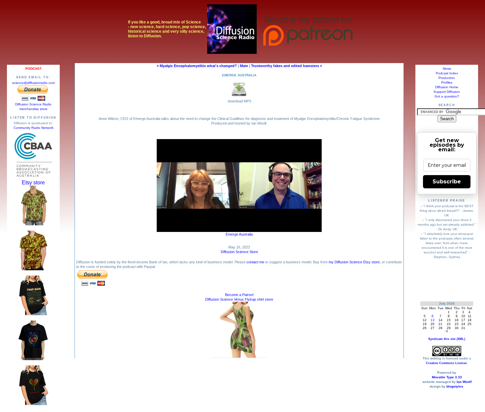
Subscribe (447, 181)
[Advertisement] (447, 280)
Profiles (446, 82)
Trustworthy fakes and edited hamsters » (286, 66)
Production (446, 78)
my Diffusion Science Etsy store (354, 262)
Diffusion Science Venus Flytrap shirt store (239, 299)
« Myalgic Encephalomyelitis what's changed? (197, 66)
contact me (255, 262)
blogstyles (454, 386)
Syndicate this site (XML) (446, 339)
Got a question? (447, 96)
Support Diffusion (447, 92)
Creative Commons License (446, 363)
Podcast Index (447, 73)
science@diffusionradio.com (33, 83)
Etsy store (33, 182)
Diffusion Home (446, 87)
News (447, 68)
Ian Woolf (464, 382)
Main (244, 66)
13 (433, 320)
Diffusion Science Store (239, 252)
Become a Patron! (239, 295)
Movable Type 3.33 (447, 377)
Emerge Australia (239, 234)
